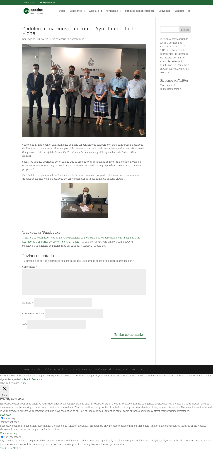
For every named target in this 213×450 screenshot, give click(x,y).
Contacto (179, 11)
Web (24, 324)
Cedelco (31, 39)
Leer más (37, 379)
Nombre (27, 303)
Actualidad (112, 11)
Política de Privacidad (107, 369)
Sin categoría (59, 39)
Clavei (75, 369)
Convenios (164, 11)
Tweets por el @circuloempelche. (170, 87)
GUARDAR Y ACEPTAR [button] (11, 448)
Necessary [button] (6, 415)
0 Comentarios (76, 39)
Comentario (29, 267)
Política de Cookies (132, 369)
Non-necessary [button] (8, 433)
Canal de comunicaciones (140, 11)
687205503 (29, 2)
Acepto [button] (27, 379)
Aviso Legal (87, 369)
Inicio (62, 11)
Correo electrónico (33, 313)
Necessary (9, 418)
